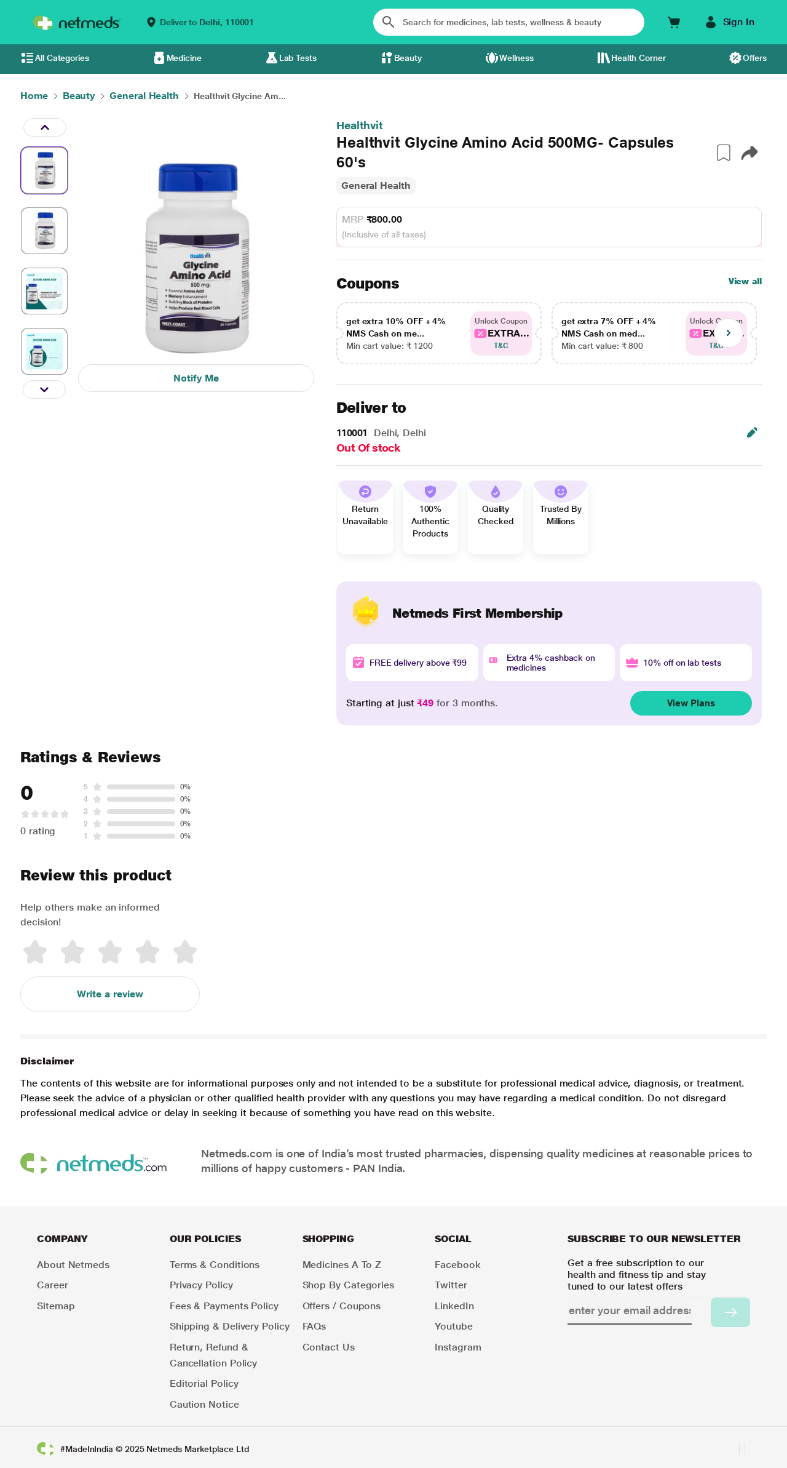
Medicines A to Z (342, 1265)
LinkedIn (454, 1306)
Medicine (184, 58)
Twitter (451, 1285)
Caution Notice (204, 1404)
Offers (755, 58)
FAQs (314, 1326)
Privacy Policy (201, 1285)
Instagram (458, 1347)
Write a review (110, 994)
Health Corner (638, 58)
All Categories (62, 58)
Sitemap (55, 1306)
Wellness (516, 58)
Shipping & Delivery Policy (230, 1326)
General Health (376, 185)
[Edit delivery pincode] (752, 432)
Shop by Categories (349, 1285)
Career (52, 1285)
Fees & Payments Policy (224, 1306)
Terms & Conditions (215, 1265)
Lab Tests (298, 58)
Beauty (408, 58)
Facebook (457, 1265)
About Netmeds (73, 1265)
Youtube (453, 1326)
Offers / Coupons (342, 1306)
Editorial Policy (204, 1383)
